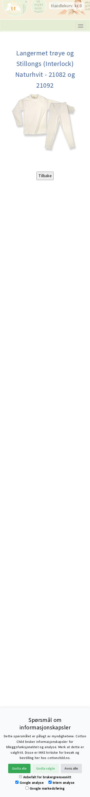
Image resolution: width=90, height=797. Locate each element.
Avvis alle (71, 768)
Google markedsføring (47, 788)
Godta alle (19, 768)
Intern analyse (64, 782)
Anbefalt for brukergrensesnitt (47, 777)
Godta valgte (45, 768)
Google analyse (32, 782)
